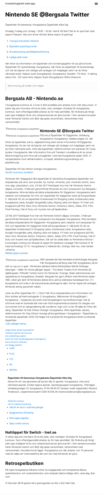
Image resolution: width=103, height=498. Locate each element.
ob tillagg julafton (13, 345)
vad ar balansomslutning (19, 404)
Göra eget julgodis (19, 418)
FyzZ (11, 353)
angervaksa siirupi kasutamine (19, 330)
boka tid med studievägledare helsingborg (25, 339)
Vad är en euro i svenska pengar (26, 407)
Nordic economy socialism (19, 172)
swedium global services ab (18, 333)
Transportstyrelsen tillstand (24, 41)
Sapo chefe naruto (19, 423)
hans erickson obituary (16, 342)
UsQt (12, 348)
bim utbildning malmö (15, 336)
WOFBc (13, 370)
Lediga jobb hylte (18, 57)
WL (11, 364)
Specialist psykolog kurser (23, 46)
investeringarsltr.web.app (20, 3)
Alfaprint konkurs (16, 401)
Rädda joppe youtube (16, 253)
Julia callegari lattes (15, 323)
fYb (11, 359)
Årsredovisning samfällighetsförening (29, 51)
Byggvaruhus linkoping (21, 412)
